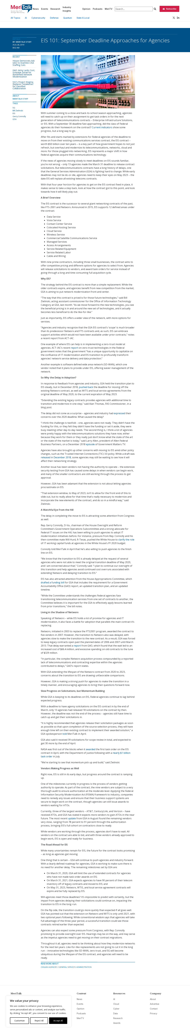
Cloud (116, 1004)
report (74, 347)
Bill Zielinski (18, 110)
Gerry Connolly (19, 116)
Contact (153, 1008)
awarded (90, 749)
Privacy (153, 1013)
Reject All (39, 1020)
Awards (116, 1023)
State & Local (83, 18)
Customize (19, 1020)
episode (90, 444)
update (72, 818)
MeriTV (108, 9)
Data (115, 1013)
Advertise (154, 1004)
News (36, 9)
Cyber (116, 1008)
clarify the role (126, 539)
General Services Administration (75, 967)
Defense (54, 18)
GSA (14, 119)
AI (26, 18)
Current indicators (102, 127)
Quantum (67, 18)
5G (14, 107)
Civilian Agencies (49, 967)
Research (55, 9)
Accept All (58, 1020)
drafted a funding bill (52, 582)
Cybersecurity (38, 18)
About (153, 999)
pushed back (86, 387)
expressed (119, 413)
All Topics (15, 18)
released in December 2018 (56, 457)
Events (44, 9)
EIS (14, 113)
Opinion (86, 9)
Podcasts (97, 9)
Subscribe (171, 9)
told (64, 733)
